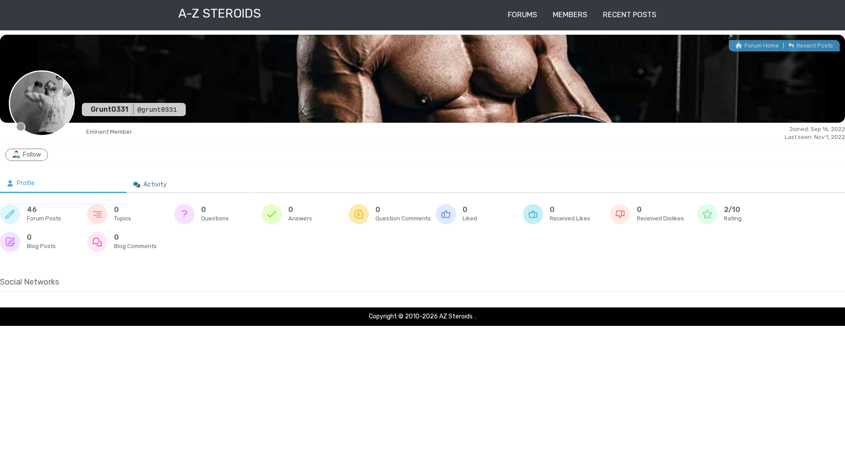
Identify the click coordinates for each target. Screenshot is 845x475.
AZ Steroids (456, 316)
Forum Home (761, 45)
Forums (522, 14)
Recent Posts (629, 14)
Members (570, 14)
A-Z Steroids (219, 13)
